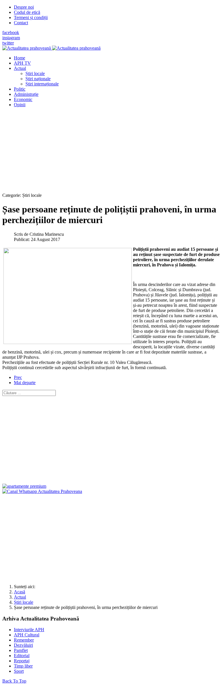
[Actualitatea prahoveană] (51, 48)
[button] (20, 68)
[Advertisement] (111, 152)
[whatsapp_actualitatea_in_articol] (42, 491)
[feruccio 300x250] (24, 486)
